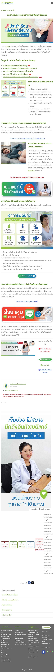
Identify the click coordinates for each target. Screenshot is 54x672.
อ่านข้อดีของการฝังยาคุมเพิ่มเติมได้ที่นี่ (27, 301)
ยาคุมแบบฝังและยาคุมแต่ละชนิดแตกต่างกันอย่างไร (33, 652)
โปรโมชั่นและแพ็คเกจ (6, 661)
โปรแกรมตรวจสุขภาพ (6, 659)
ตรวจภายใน (31, 170)
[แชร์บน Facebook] (29, 582)
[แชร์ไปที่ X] (32, 582)
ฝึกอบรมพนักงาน (7, 610)
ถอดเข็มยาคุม (37, 177)
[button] (52, 3)
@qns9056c (45, 365)
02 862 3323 (46, 647)
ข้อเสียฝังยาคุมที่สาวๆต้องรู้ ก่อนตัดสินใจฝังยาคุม (31, 138)
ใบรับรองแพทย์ (4, 642)
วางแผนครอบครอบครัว (7, 10)
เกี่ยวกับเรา (17, 630)
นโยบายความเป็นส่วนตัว (20, 644)
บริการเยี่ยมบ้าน (6, 615)
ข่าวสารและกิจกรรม (19, 638)
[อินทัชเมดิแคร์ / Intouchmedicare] (7, 3)
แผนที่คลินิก (17, 640)
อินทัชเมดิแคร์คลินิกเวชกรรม (18, 384)
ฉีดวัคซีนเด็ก (4, 653)
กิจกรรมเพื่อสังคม (7, 605)
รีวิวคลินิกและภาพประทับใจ (10, 600)
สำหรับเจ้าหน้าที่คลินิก (19, 642)
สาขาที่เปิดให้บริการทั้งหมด (10, 595)
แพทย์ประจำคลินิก (19, 632)
